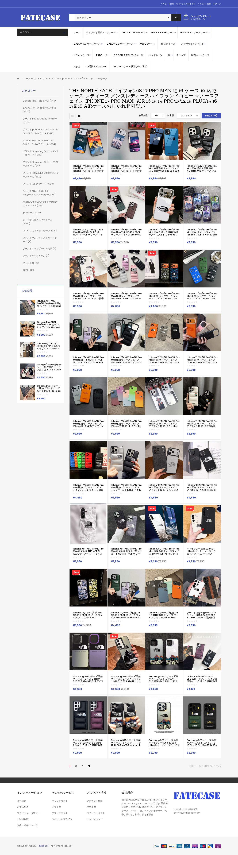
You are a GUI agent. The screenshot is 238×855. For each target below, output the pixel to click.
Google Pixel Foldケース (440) (39, 100)
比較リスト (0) (211, 115)
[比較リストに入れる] (88, 180)
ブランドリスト (60, 801)
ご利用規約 (22, 819)
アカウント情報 (167, 3)
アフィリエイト (60, 813)
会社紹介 (21, 801)
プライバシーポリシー (28, 813)
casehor (43, 846)
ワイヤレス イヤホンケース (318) (40, 230)
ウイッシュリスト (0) (185, 3)
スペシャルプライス (62, 819)
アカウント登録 (204, 3)
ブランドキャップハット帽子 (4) (39, 248)
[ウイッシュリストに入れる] (81, 180)
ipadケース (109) (32, 212)
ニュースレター (95, 819)
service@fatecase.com (187, 812)
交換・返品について (27, 825)
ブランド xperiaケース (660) (38, 183)
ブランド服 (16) (31, 263)
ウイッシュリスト (96, 813)
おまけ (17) (28, 270)
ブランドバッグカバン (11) (36, 255)
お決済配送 (22, 807)
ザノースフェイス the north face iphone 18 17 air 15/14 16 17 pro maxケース (67, 78)
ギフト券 (56, 807)
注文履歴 (91, 807)
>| (89, 765)
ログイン (217, 3)
